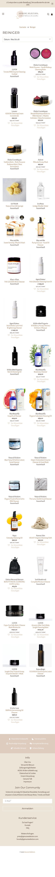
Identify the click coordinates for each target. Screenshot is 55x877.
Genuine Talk (27, 779)
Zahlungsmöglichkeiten (27, 768)
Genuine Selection (29, 852)
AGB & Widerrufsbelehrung (27, 770)
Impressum (27, 782)
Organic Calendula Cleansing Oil (41, 416)
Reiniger (33, 27)
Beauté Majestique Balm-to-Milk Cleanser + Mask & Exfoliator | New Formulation (40, 116)
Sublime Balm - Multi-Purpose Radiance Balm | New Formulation (14, 164)
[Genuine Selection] (27, 14)
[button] (41, 78)
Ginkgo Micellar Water (40, 206)
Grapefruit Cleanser (14, 416)
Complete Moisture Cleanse (40, 582)
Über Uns (27, 762)
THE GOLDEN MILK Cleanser (14, 282)
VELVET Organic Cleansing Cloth (40, 538)
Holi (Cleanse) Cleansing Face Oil (40, 282)
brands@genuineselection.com (27, 839)
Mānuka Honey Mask (40, 162)
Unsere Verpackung (27, 776)
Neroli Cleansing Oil (14, 372)
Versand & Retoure (27, 765)
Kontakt (27, 825)
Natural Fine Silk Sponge (14, 206)
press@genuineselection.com (27, 836)
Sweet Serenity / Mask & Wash (14, 243)
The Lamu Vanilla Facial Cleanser (40, 499)
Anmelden (27, 808)
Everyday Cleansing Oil (14, 538)
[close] (52, 3)
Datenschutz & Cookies (27, 773)
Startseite (22, 27)
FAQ (27, 828)
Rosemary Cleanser (40, 372)
